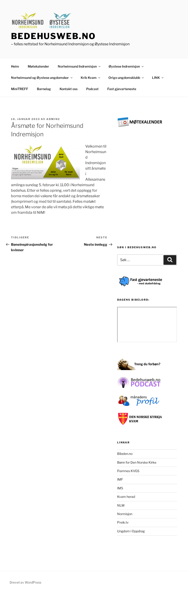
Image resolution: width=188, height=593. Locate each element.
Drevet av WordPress (25, 582)
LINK (156, 78)
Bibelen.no (125, 454)
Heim (15, 66)
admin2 (53, 119)
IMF (120, 479)
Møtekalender (38, 66)
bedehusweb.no (53, 36)
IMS (120, 488)
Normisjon (124, 514)
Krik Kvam (89, 78)
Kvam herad (126, 497)
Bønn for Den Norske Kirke (136, 462)
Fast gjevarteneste (121, 89)
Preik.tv (123, 522)
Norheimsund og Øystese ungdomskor (40, 78)
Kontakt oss (68, 89)
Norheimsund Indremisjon (77, 66)
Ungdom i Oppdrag (131, 531)
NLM (120, 505)
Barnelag (44, 89)
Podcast (92, 89)
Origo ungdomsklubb (124, 78)
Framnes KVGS (128, 471)
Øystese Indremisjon (124, 66)
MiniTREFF (19, 89)
